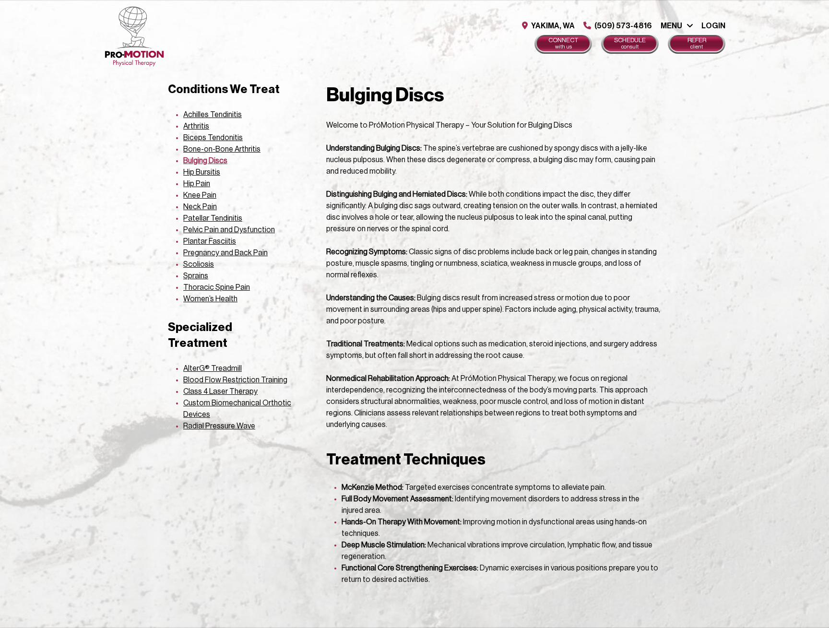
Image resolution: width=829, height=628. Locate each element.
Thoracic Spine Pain (216, 287)
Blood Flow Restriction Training (235, 380)
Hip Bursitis (201, 172)
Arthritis (196, 126)
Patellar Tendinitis (212, 218)
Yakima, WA (552, 26)
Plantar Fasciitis (209, 241)
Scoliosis (198, 264)
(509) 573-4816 (622, 26)
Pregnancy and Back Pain (225, 253)
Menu (671, 26)
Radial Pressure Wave (219, 426)
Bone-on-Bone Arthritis (222, 149)
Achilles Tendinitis (212, 114)
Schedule (630, 43)
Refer (696, 43)
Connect (563, 43)
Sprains (195, 276)
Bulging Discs (205, 161)
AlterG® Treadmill (212, 368)
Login (713, 26)
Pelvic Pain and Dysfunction (229, 230)
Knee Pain (199, 195)
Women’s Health (210, 299)
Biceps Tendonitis (213, 138)
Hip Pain (196, 184)
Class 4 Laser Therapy (220, 391)
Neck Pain (200, 207)
